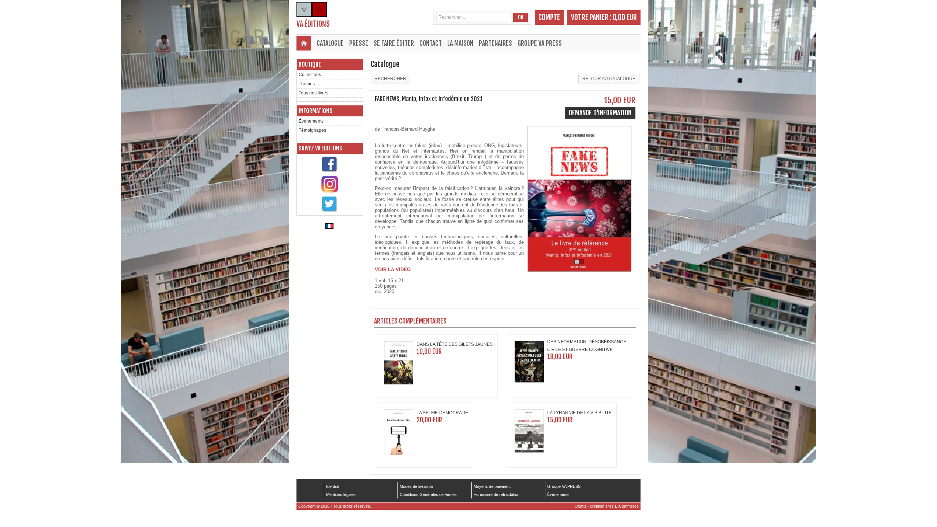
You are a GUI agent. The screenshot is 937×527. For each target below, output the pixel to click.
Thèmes (307, 83)
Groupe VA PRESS (540, 43)
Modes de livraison (416, 486)
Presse (358, 43)
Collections (310, 74)
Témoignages (312, 130)
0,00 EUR (625, 17)
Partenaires (495, 43)
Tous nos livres (313, 93)
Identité (332, 486)
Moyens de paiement (492, 486)
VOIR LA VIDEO (393, 269)
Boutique (310, 64)
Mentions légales (341, 494)
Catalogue (330, 43)
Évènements (311, 121)
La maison (460, 43)
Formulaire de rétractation (496, 494)
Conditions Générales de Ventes (428, 494)
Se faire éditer (394, 43)
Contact (430, 43)
